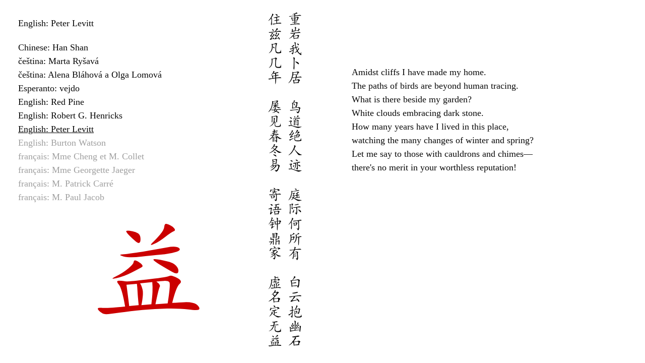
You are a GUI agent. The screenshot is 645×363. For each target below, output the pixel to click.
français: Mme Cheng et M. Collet (81, 156)
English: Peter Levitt (56, 129)
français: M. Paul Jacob (61, 197)
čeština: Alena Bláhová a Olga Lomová (90, 75)
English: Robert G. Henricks (70, 115)
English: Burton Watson (62, 143)
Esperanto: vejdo (49, 88)
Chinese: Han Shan (53, 47)
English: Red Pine (51, 102)
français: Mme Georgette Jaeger (76, 170)
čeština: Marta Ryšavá (58, 61)
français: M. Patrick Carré (65, 183)
